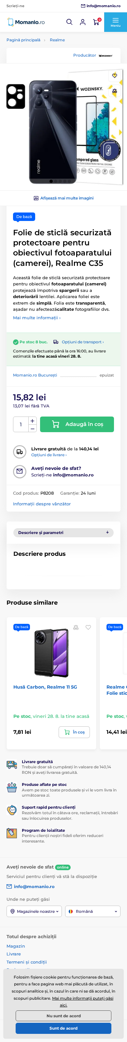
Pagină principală (23, 39)
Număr (21, 424)
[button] (69, 22)
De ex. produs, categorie (47, 50)
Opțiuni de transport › (83, 341)
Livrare (14, 953)
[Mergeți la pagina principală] (26, 22)
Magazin (16, 946)
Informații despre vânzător (42, 503)
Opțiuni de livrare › (49, 454)
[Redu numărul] (32, 428)
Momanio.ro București (35, 375)
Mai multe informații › (37, 317)
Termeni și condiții (27, 962)
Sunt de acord (63, 1028)
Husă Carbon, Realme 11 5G (45, 687)
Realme (57, 39)
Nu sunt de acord (64, 1015)
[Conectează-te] (82, 22)
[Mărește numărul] (32, 421)
